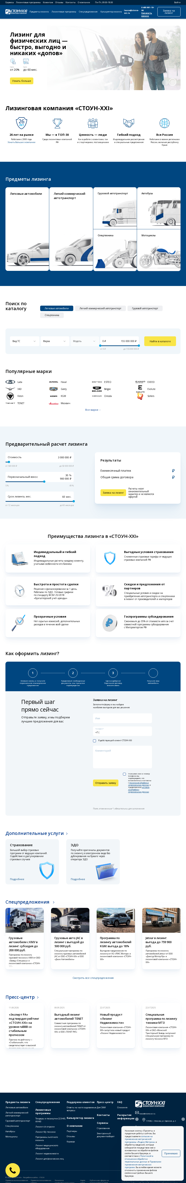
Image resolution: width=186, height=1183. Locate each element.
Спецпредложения (88, 11)
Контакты (71, 2)
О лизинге (122, 1107)
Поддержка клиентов (81, 1102)
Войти (177, 2)
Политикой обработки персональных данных (138, 784)
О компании (84, 2)
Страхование (103, 1128)
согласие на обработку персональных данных (138, 789)
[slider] (100, 345)
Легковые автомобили (16, 1107)
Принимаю (171, 1153)
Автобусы (10, 1131)
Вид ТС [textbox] (16, 341)
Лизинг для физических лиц (49, 1158)
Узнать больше (21, 80)
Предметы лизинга (39, 11)
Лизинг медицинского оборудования (46, 1147)
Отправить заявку (105, 783)
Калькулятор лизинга (111, 11)
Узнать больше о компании (21, 142)
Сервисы (9, 2)
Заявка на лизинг (169, 11)
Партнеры (72, 1131)
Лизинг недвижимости (47, 1153)
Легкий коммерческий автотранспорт (16, 1114)
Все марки (91, 409)
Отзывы (59, 2)
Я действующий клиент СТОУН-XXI (115, 740)
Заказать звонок (146, 14)
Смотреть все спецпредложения (93, 977)
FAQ (119, 1102)
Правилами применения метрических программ (143, 1164)
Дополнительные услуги (34, 833)
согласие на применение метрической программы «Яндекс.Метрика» (140, 1139)
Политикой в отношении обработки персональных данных (139, 1159)
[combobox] (24, 341)
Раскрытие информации (125, 1116)
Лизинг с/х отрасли (45, 1126)
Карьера (71, 1141)
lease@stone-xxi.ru (131, 12)
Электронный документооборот (106, 1135)
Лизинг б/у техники (45, 1131)
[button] (165, 83)
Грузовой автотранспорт (17, 1120)
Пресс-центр (20, 997)
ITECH (41, 1177)
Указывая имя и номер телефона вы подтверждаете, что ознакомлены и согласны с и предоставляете (139, 783)
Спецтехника (12, 1125)
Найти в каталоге (160, 341)
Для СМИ (101, 1107)
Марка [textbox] (46, 341)
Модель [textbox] (77, 341)
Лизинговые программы (28, 2)
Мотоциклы (11, 1136)
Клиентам (48, 2)
